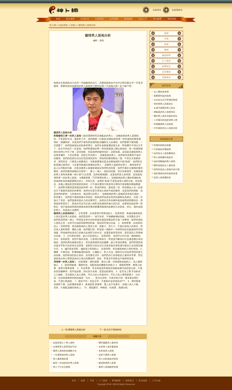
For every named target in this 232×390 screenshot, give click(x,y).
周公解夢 (157, 19)
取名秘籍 (143, 380)
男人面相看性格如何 (163, 157)
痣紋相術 (172, 19)
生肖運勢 (114, 19)
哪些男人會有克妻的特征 (165, 116)
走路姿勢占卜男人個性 (64, 342)
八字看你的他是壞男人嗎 (165, 120)
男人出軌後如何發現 (108, 359)
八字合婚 (156, 380)
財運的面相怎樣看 (162, 145)
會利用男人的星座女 (163, 104)
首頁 (58, 19)
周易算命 (166, 77)
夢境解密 (116, 380)
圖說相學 (166, 55)
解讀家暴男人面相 (107, 363)
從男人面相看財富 (162, 177)
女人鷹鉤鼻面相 (161, 91)
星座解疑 (128, 19)
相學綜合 (166, 66)
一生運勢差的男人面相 (64, 355)
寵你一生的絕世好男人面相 (66, 363)
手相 (166, 38)
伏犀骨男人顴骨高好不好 (65, 346)
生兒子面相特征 (114, 329)
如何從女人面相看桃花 (164, 153)
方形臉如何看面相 (162, 149)
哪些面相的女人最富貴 (164, 165)
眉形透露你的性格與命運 (165, 173)
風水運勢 (70, 19)
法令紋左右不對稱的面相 (165, 100)
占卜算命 (166, 61)
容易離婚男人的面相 (163, 124)
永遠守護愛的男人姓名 (164, 108)
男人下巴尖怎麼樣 (61, 367)
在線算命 (157, 10)
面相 (73, 25)
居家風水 (129, 380)
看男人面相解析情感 (108, 367)
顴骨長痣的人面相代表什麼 (167, 169)
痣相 (166, 44)
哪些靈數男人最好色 (108, 342)
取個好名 (85, 19)
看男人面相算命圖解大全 (65, 350)
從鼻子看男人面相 (107, 355)
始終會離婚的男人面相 (164, 161)
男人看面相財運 (60, 359)
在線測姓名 (177, 10)
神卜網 (52, 25)
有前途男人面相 (106, 350)
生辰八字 (143, 19)
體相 (166, 49)
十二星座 (103, 380)
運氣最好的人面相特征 (164, 112)
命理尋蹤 (99, 19)
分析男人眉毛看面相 (108, 346)
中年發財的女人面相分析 (165, 128)
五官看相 (166, 72)
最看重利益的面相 (162, 96)
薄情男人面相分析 (76, 329)
